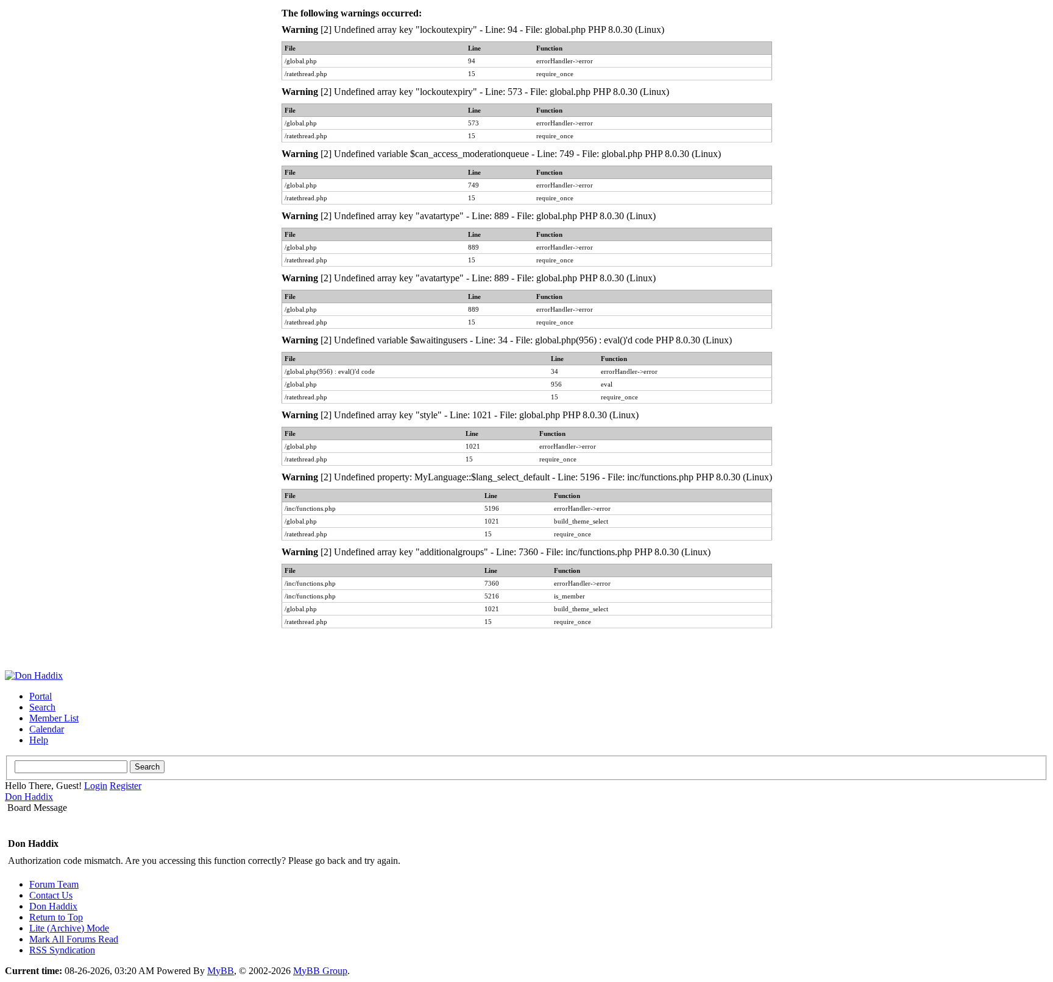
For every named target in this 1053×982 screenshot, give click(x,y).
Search (42, 707)
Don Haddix (29, 796)
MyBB (220, 971)
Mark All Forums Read (73, 939)
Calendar (46, 729)
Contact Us (51, 895)
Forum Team (54, 884)
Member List (54, 718)
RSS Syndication (62, 950)
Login (95, 785)
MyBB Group (320, 971)
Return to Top (56, 917)
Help (38, 740)
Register (125, 785)
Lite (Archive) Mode (69, 928)
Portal (40, 696)
